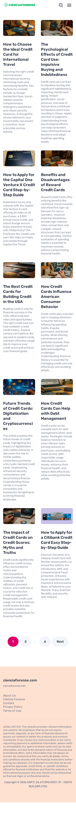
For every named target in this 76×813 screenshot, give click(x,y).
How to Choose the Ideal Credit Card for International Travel (18, 54)
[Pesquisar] (61, 5)
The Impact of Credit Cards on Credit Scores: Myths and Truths (18, 542)
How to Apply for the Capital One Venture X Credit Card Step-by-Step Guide (19, 184)
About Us (9, 695)
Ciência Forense (14, 699)
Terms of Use (12, 710)
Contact (8, 703)
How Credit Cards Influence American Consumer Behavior (56, 296)
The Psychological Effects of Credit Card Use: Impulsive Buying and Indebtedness (57, 59)
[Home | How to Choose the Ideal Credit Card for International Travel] (20, 5)
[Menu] (69, 5)
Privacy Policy (12, 707)
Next (60, 641)
